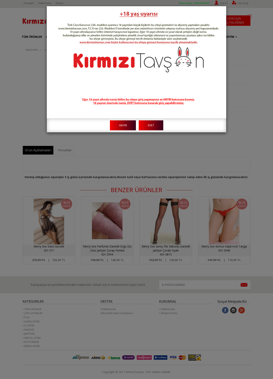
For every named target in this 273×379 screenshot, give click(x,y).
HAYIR (123, 125)
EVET (151, 125)
